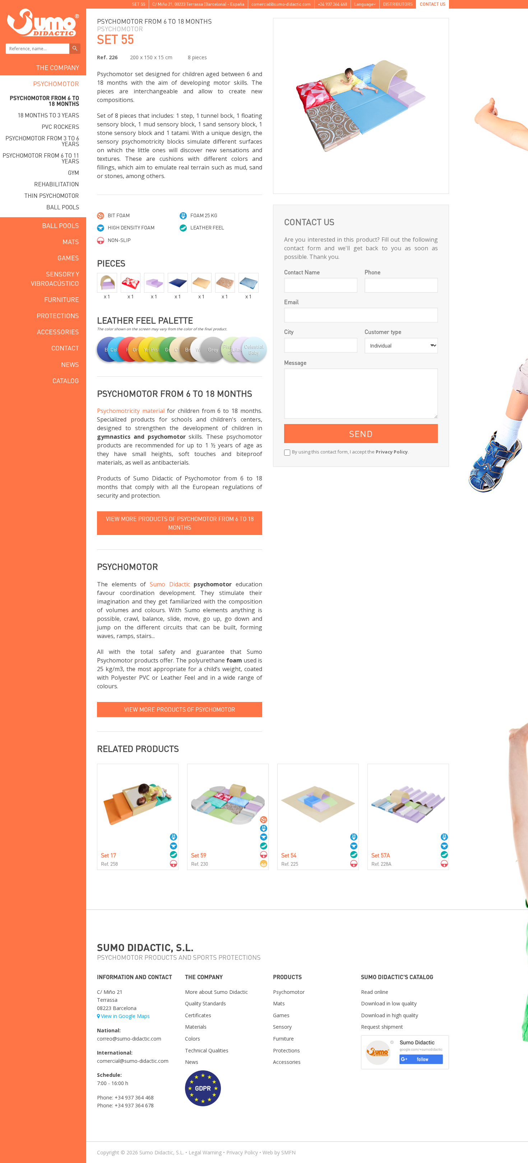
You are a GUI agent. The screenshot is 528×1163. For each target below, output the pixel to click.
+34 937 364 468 (332, 4)
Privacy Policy (392, 451)
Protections (58, 315)
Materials (196, 1026)
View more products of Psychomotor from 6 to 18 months (180, 523)
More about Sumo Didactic (216, 991)
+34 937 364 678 (134, 1105)
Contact (65, 348)
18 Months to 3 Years (48, 115)
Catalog (65, 380)
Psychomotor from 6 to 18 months (44, 100)
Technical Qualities (206, 1050)
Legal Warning (205, 1152)
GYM (73, 172)
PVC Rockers (60, 126)
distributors (398, 4)
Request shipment (382, 1026)
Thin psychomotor (51, 195)
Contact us (432, 4)
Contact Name (302, 272)
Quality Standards (205, 1003)
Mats (70, 241)
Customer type (383, 331)
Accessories (58, 331)
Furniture (61, 299)
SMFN (288, 1152)
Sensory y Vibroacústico (55, 278)
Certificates (198, 1015)
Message (295, 362)
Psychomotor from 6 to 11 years (41, 158)
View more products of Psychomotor (179, 709)
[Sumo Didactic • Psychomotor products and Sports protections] (43, 22)
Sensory (282, 1026)
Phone (372, 272)
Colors (192, 1038)
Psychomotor (56, 83)
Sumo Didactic (170, 584)
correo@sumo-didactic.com (129, 1038)
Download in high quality (389, 1015)
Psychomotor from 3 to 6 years (42, 141)
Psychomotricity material (131, 411)
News (70, 364)
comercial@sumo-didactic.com (281, 4)
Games (68, 257)
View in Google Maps (125, 1016)
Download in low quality (389, 1003)
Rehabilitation (56, 184)
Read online (374, 991)
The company (57, 67)
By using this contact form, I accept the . (350, 451)
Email (291, 302)
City (288, 331)
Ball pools (62, 207)
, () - (198, 4)
